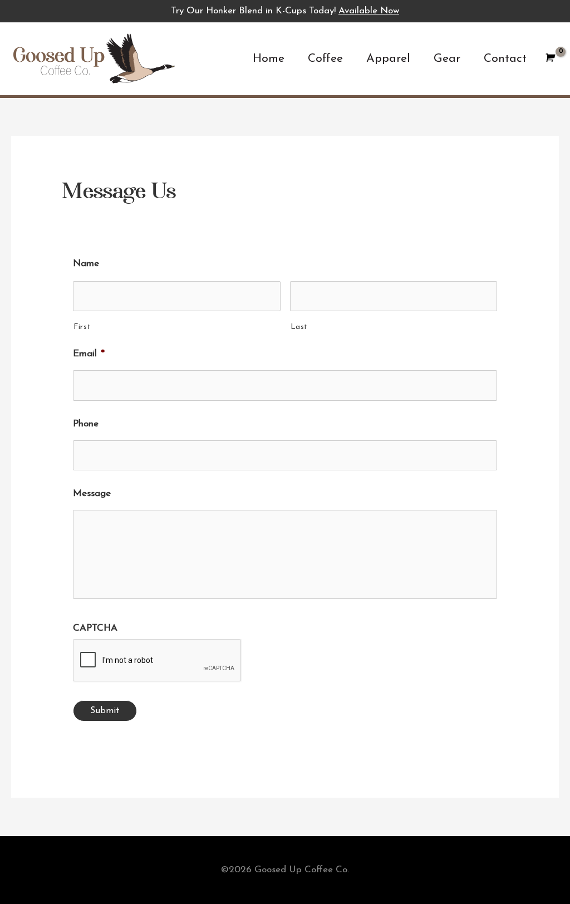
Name (86, 263)
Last (299, 327)
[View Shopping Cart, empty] (548, 58)
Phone (86, 424)
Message (92, 493)
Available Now (368, 11)
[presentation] (157, 660)
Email (89, 353)
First (82, 327)
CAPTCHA (95, 628)
